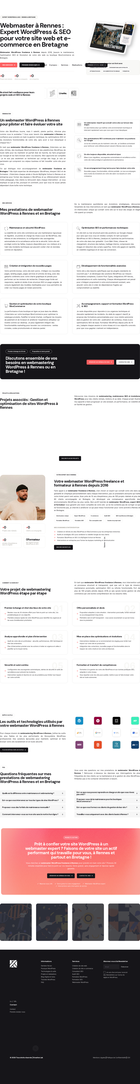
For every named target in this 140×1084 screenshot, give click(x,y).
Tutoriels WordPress (48, 979)
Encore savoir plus (63, 547)
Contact (13, 1009)
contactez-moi (124, 362)
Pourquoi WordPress (48, 968)
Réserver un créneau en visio (99, 362)
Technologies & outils (48, 971)
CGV (128, 1057)
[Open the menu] (35, 65)
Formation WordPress (79, 977)
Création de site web (79, 966)
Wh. (15, 1001)
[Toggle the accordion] (62, 793)
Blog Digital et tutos (48, 977)
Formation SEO (77, 979)
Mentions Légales (99, 1057)
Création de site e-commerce (82, 968)
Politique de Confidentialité (116, 1057)
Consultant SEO (77, 971)
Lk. (104, 538)
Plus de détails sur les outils (13, 750)
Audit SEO (75, 974)
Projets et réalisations (48, 974)
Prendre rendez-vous (17, 1012)
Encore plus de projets (70, 458)
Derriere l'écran (46, 966)
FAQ (42, 982)
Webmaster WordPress (80, 982)
